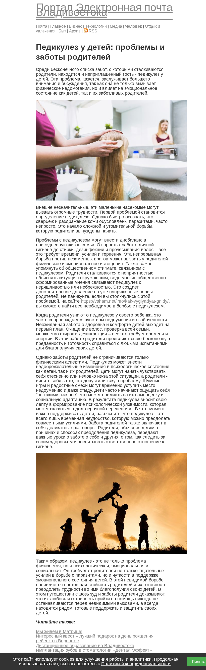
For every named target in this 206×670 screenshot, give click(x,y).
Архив (75, 31)
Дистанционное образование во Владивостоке (85, 645)
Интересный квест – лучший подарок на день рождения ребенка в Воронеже (94, 638)
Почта (41, 26)
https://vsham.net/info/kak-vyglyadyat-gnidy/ (125, 301)
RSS (92, 31)
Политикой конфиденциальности (136, 663)
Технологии (96, 26)
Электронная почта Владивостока (104, 9)
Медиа (116, 26)
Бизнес (75, 26)
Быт (62, 31)
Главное (58, 26)
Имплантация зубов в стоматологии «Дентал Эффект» (94, 650)
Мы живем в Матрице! (59, 631)
